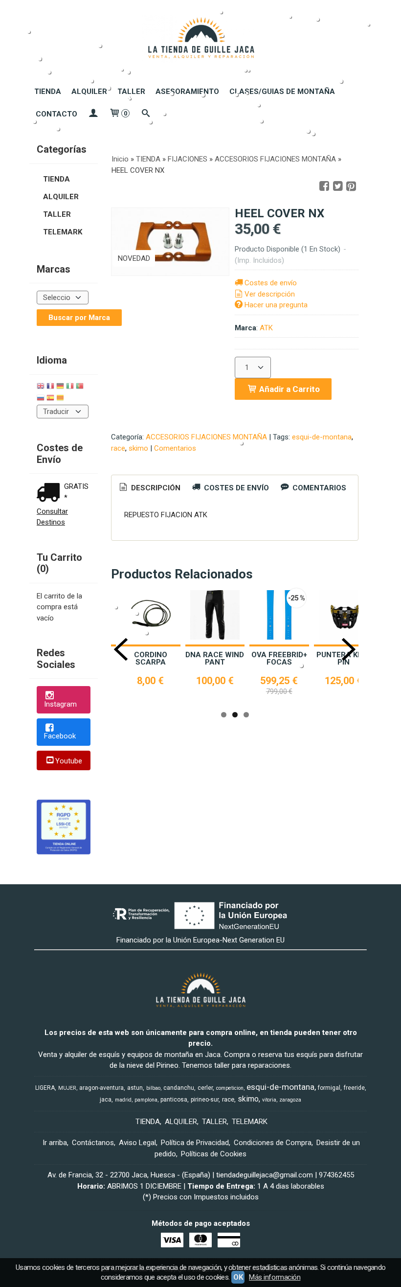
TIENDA (47, 91)
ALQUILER (89, 91)
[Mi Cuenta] (93, 114)
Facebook (60, 736)
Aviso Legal (137, 1142)
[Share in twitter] (338, 186)
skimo (138, 448)
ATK (266, 327)
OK (238, 1277)
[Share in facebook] (324, 186)
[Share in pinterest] (351, 186)
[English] (41, 387)
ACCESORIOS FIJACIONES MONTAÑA (206, 437)
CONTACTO (56, 114)
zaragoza (290, 1100)
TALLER (131, 91)
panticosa (173, 1099)
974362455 (336, 1175)
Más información (274, 1277)
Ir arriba (55, 1142)
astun (135, 1087)
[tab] (149, 488)
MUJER (67, 1088)
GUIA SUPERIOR (227, 654)
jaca (105, 1099)
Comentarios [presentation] (318, 487)
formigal (329, 1087)
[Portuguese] (80, 387)
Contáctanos (93, 1142)
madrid (123, 1100)
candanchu (178, 1087)
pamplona (145, 1100)
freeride (354, 1087)
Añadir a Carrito (288, 389)
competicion (230, 1088)
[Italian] (70, 387)
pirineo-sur (205, 1099)
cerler (205, 1087)
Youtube (68, 761)
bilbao (153, 1088)
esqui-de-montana (322, 437)
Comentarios (175, 448)
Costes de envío (271, 282)
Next (348, 649)
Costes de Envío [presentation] (235, 487)
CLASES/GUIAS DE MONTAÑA (282, 91)
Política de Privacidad (195, 1142)
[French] (50, 387)
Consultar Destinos (52, 517)
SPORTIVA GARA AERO (291, 658)
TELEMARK (62, 232)
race (118, 448)
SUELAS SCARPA (163, 658)
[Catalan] (61, 399)
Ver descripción (270, 294)
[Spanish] (50, 399)
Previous (121, 649)
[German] (60, 387)
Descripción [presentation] (154, 487)
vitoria (269, 1100)
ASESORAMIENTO (187, 91)
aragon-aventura (101, 1087)
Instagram (60, 704)
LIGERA (45, 1087)
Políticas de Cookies (213, 1153)
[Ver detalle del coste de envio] (50, 493)
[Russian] (41, 399)
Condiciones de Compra (273, 1142)
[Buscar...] (145, 114)
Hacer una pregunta (276, 304)
